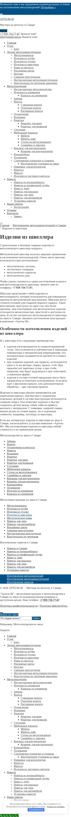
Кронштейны (15, 484)
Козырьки (12, 453)
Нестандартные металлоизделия (33, 682)
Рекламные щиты (17, 527)
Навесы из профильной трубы (24, 554)
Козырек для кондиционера (23, 481)
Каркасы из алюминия (20, 493)
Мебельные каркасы (19, 469)
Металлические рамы (19, 518)
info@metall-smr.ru (10, 36)
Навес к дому (15, 557)
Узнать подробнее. (56, 806)
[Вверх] (1, 612)
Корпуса (19, 763)
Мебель (25, 728)
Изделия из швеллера (19, 514)
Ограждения (21, 707)
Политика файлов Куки (53, 605)
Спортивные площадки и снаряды (34, 753)
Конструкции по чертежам (22, 536)
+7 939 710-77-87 (10, 33)
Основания (13, 487)
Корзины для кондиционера (23, 478)
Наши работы (15, 797)
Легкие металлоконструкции (24, 645)
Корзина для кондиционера (30, 741)
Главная (11, 635)
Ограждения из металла (21, 447)
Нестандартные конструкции (24, 533)
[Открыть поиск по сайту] (1, 14)
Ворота (11, 444)
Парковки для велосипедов (30, 759)
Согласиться (36, 809)
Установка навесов (18, 570)
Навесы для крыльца (19, 560)
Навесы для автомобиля (21, 524)
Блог (16, 642)
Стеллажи (13, 466)
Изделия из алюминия (20, 490)
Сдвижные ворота (31, 697)
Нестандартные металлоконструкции (36, 673)
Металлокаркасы (17, 505)
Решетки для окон (17, 459)
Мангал (18, 766)
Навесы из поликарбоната (22, 551)
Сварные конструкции (20, 530)
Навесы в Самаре (17, 548)
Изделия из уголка (18, 511)
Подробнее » (48, 7)
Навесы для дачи (17, 521)
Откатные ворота (31, 701)
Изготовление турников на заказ (40, 756)
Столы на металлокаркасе (22, 472)
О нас (10, 639)
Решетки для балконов (20, 462)
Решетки (12, 456)
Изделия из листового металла (32, 769)
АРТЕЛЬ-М (7, 19)
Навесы (11, 450)
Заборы (11, 441)
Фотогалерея (21, 800)
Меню (3, 30)
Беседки (18, 666)
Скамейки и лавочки (19, 475)
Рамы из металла (23, 660)
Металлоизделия (16, 679)
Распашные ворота (32, 704)
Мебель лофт (28, 732)
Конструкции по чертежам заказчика (35, 676)
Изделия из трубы (17, 508)
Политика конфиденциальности (19, 605)
